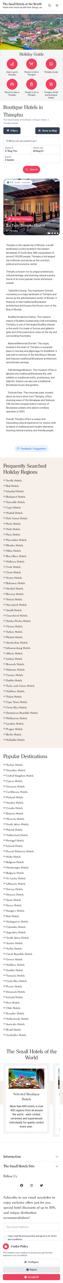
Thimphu (13, 230)
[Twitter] (41, 1185)
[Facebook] (21, 1185)
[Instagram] (31, 1185)
